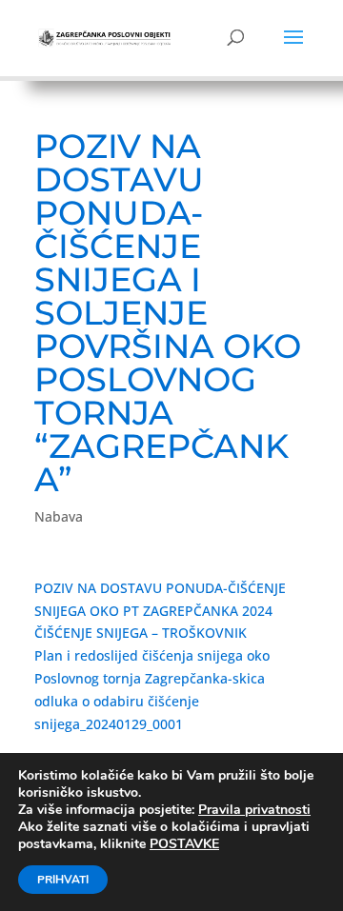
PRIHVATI (63, 879)
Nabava (58, 516)
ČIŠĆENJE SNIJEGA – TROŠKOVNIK (140, 633)
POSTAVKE (184, 844)
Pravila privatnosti (254, 810)
